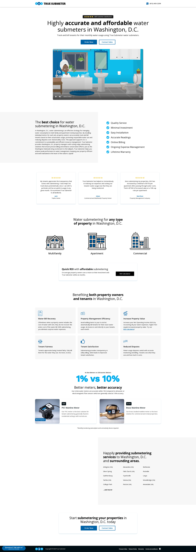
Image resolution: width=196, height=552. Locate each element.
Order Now (88, 42)
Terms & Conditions (151, 549)
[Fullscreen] (139, 96)
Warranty (141, 549)
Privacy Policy (123, 549)
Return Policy (133, 549)
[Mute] (59, 96)
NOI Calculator (128, 329)
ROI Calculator (125, 274)
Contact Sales (107, 42)
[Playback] (56, 96)
